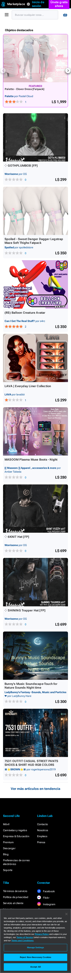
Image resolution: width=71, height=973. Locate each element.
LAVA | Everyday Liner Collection (28, 386)
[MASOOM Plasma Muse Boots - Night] (35, 431)
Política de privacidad (15, 897)
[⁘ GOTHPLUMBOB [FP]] (35, 137)
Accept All (35, 967)
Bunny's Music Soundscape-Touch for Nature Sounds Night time (31, 685)
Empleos (42, 836)
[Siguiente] (68, 70)
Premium (8, 842)
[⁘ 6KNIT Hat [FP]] (35, 508)
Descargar (9, 848)
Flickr (45, 897)
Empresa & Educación (16, 836)
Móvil (6, 824)
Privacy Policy (42, 934)
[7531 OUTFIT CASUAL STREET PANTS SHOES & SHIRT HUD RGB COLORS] (35, 733)
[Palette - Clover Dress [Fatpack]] (35, 58)
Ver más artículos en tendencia (35, 789)
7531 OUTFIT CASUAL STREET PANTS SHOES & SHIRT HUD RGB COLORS (31, 763)
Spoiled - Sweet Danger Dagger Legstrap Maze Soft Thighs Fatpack (34, 241)
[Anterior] (3, 70)
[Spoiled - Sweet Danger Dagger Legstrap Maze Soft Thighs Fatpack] (35, 211)
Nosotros (42, 830)
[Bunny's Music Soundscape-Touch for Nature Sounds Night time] (35, 656)
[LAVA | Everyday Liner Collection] (35, 358)
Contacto (42, 824)
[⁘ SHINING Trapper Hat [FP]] (35, 582)
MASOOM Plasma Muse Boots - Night (31, 459)
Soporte (7, 870)
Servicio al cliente (13, 903)
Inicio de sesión (38, 4)
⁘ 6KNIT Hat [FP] (17, 537)
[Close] (66, 914)
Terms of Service (24, 937)
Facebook (48, 891)
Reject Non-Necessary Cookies (35, 957)
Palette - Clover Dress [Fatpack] (24, 89)
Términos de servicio (15, 891)
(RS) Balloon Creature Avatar (25, 312)
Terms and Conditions (22, 940)
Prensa (41, 842)
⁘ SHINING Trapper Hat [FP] (25, 610)
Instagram (48, 904)
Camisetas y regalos (15, 830)
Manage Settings (35, 947)
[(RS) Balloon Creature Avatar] (35, 284)
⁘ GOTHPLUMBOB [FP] (21, 165)
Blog (6, 854)
